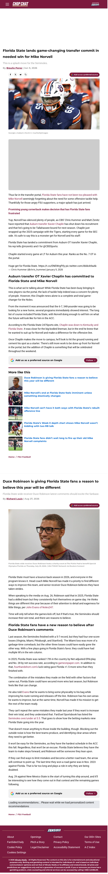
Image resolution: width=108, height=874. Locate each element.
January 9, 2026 (55, 269)
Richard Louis (14, 498)
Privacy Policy (61, 842)
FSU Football (24, 457)
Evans (25, 692)
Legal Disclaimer (40, 847)
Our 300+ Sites (93, 836)
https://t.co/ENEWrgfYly (51, 265)
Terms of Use (92, 842)
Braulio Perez (14, 68)
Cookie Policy (14, 847)
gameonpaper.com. (69, 662)
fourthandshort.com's (26, 666)
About (10, 836)
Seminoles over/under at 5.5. (24, 718)
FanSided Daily (15, 842)
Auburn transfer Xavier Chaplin (47, 223)
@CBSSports (50, 246)
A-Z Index (90, 847)
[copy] (26, 74)
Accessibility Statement (67, 847)
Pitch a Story (38, 842)
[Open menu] (7, 4)
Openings (36, 836)
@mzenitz (27, 246)
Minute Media (21, 860)
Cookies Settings (16, 852)
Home (11, 457)
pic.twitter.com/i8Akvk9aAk (81, 265)
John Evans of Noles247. (40, 607)
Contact (58, 836)
